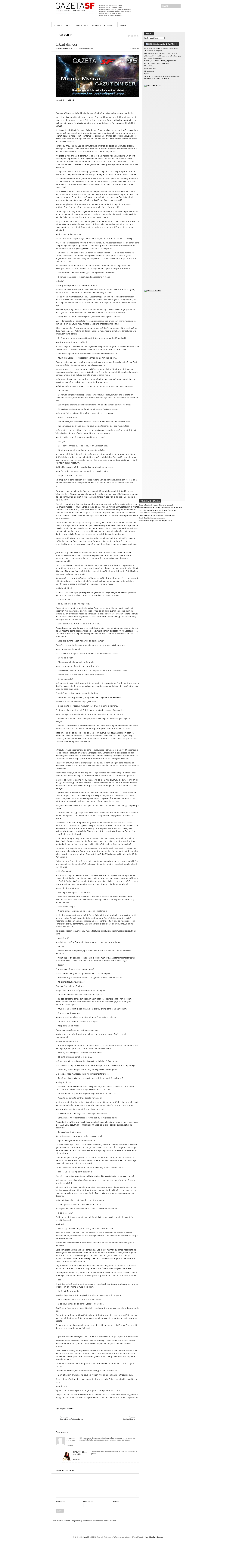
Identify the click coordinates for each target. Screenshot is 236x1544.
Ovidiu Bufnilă (144, 513)
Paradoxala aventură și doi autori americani (159, 505)
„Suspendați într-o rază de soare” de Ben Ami (167, 507)
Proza (69, 25)
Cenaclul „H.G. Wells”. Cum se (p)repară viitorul (160, 60)
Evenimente (110, 25)
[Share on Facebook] (129, 36)
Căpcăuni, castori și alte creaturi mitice (156, 63)
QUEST (147, 73)
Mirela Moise (62, 48)
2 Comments (134, 48)
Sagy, (147, 1537)
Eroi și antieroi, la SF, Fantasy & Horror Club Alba (160, 53)
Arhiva (123, 25)
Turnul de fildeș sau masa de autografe (163, 515)
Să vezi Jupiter (149, 71)
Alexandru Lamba (145, 507)
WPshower (117, 1537)
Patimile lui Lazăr (150, 68)
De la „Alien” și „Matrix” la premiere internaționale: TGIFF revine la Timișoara (161, 49)
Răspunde (70, 1445)
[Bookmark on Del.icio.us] (135, 36)
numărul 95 (70, 1408)
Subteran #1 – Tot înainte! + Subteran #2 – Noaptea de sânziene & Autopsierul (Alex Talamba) (161, 77)
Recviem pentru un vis (158, 513)
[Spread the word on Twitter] (132, 36)
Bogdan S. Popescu (156, 1537)
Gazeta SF (85, 1537)
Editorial (58, 25)
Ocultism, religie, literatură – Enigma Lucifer (158, 520)
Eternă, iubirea (149, 66)
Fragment (65, 34)
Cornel (141, 505)
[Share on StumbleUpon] (138, 36)
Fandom (95, 25)
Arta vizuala (82, 25)
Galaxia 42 (172, 44)
